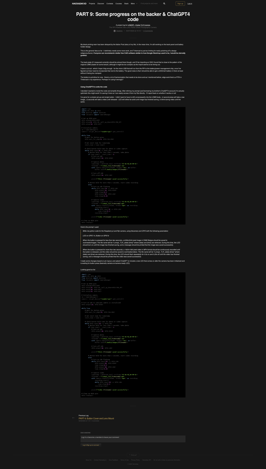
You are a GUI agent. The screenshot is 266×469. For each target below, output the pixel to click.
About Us (88, 460)
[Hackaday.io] (79, 3)
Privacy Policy (135, 460)
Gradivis (119, 31)
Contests (110, 3)
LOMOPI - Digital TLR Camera (139, 25)
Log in (190, 3)
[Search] (164, 3)
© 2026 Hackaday (133, 464)
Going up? (133, 455)
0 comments (95, 421)
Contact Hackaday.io (100, 460)
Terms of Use (125, 460)
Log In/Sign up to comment (91, 445)
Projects (92, 3)
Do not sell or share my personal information (167, 460)
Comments (148, 31)
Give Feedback (113, 460)
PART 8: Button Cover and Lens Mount (96, 418)
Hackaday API (146, 460)
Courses (119, 3)
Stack (126, 3)
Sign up (180, 3)
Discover (100, 3)
